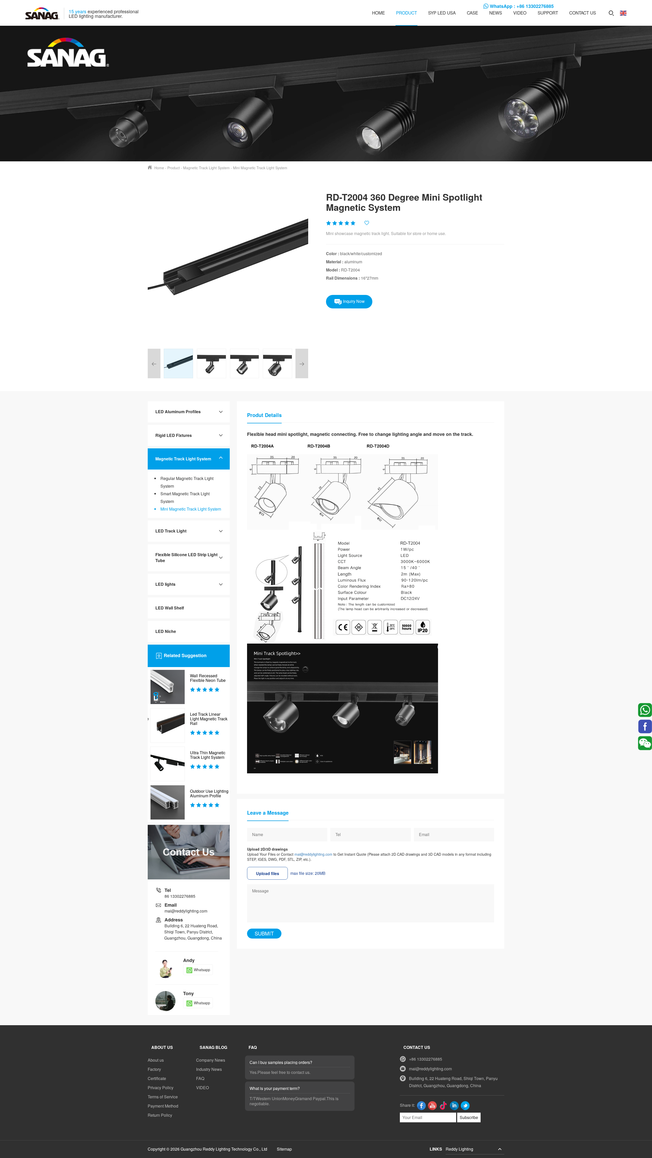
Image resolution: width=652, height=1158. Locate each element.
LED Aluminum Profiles (178, 411)
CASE (472, 12)
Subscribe (469, 1117)
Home (378, 12)
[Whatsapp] (645, 709)
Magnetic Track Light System (206, 167)
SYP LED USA (442, 12)
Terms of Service (163, 1097)
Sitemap (284, 1149)
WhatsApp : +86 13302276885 (522, 6)
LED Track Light (170, 531)
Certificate (157, 1078)
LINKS (436, 1149)
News (495, 12)
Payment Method (163, 1106)
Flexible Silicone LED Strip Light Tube (186, 557)
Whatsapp (202, 969)
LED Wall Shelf (169, 608)
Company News (210, 1060)
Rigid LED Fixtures (173, 435)
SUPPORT (548, 12)
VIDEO (519, 12)
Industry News (209, 1069)
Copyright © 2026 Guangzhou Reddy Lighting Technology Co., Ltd (208, 1149)
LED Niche (165, 631)
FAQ (200, 1078)
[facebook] (645, 725)
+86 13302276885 (425, 1059)
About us (156, 1060)
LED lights (165, 584)
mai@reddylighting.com (313, 854)
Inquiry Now (353, 301)
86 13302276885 (180, 896)
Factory (154, 1069)
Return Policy (160, 1115)
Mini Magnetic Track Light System (260, 167)
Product (406, 12)
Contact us (582, 12)
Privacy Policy (160, 1087)
